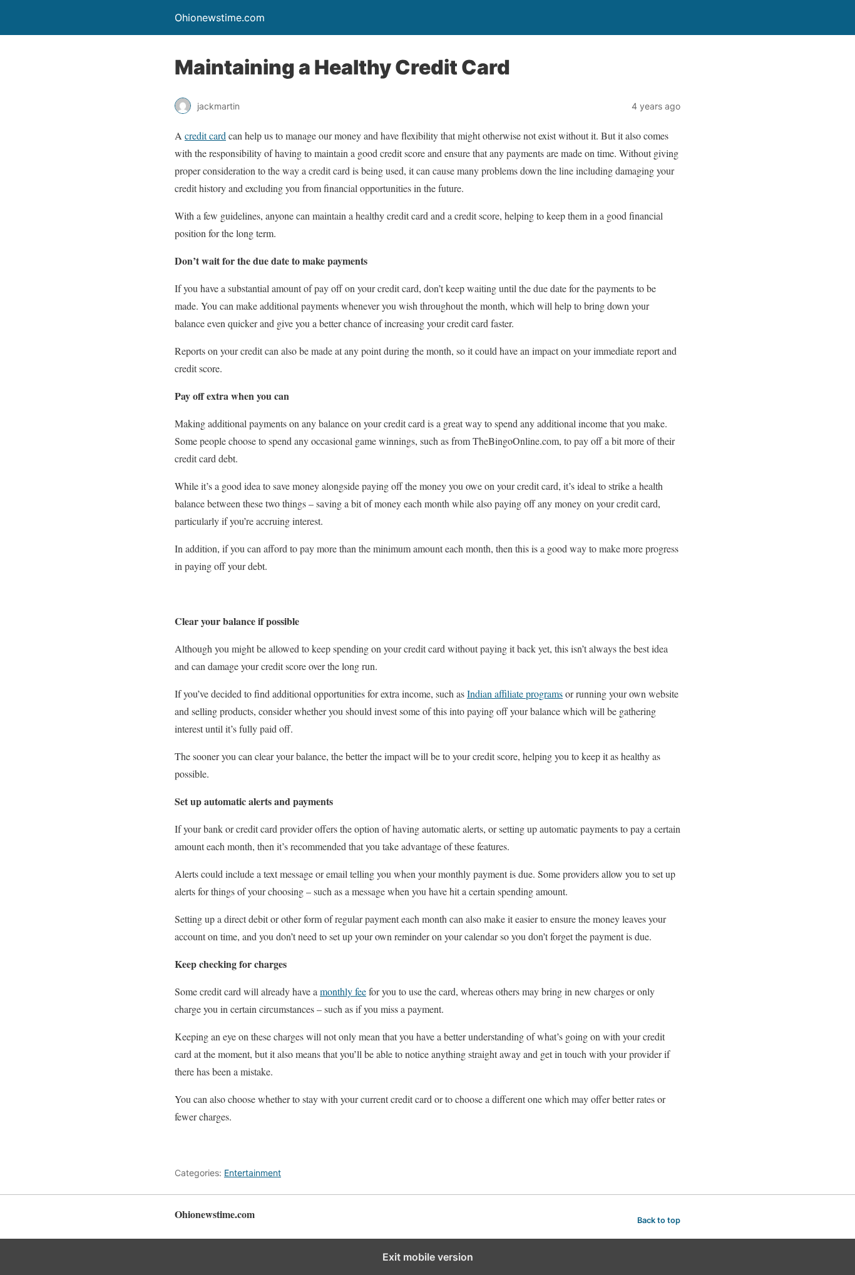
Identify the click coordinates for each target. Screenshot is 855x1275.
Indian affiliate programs (515, 693)
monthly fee (343, 991)
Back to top (658, 1220)
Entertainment (252, 1172)
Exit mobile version (427, 1257)
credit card (205, 135)
